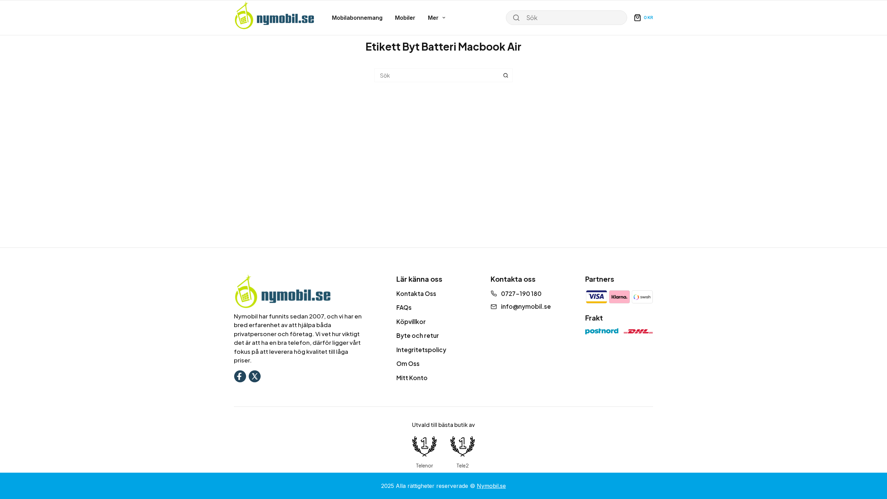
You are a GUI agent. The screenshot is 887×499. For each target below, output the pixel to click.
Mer (433, 17)
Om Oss (408, 363)
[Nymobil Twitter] (254, 375)
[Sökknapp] (506, 75)
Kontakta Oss (416, 293)
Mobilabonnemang (357, 17)
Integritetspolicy (421, 349)
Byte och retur (417, 335)
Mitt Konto (412, 378)
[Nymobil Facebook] (240, 375)
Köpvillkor (411, 321)
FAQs (404, 307)
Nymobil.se (491, 485)
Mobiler (405, 17)
